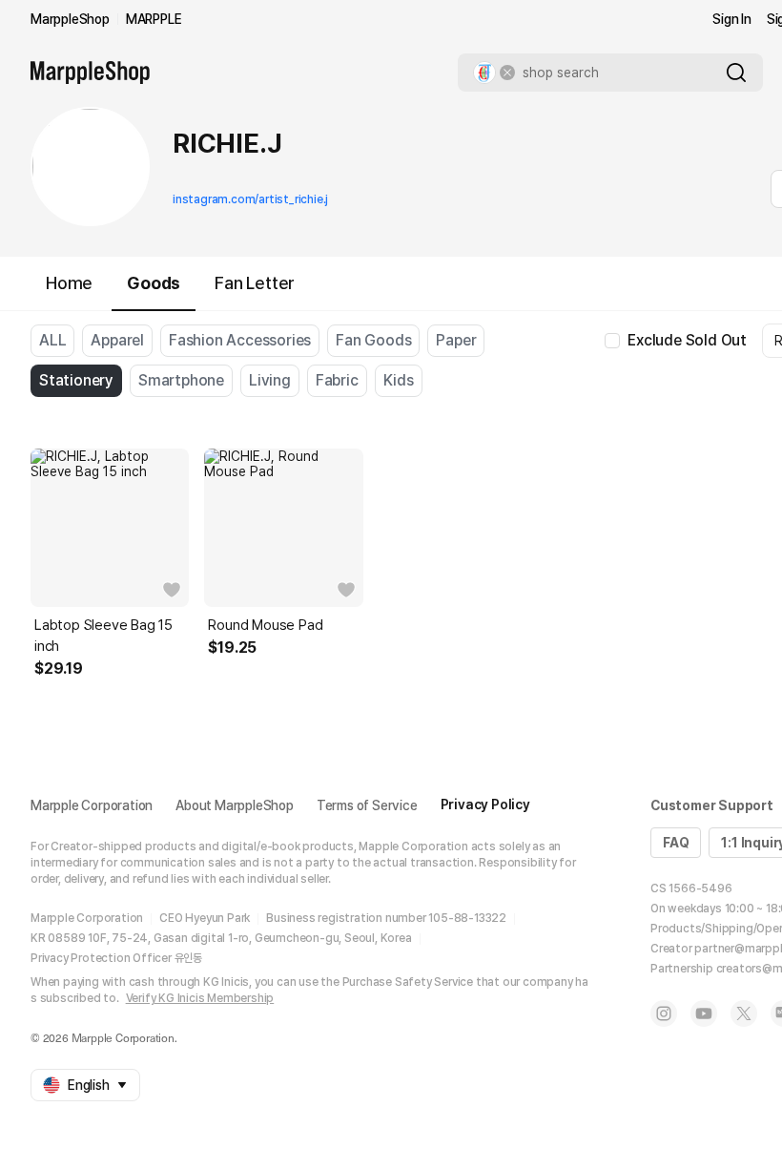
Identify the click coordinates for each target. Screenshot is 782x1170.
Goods (153, 283)
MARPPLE (154, 19)
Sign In (731, 19)
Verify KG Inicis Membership (200, 998)
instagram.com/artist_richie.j (250, 199)
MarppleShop (70, 19)
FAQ (676, 842)
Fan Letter (255, 283)
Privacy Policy (485, 804)
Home (69, 283)
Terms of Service (367, 805)
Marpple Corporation (92, 805)
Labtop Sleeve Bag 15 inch (103, 635)
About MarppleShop (234, 805)
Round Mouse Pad (265, 625)
